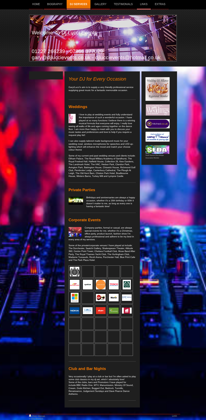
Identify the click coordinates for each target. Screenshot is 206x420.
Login (174, 416)
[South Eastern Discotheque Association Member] (157, 149)
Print (34, 416)
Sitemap (41, 416)
